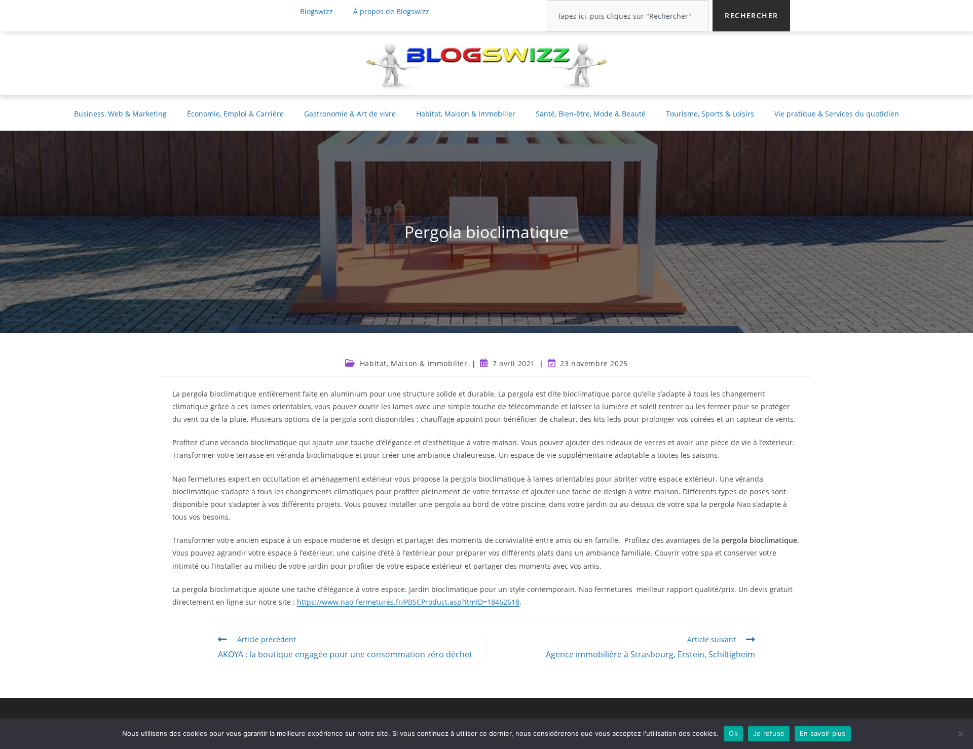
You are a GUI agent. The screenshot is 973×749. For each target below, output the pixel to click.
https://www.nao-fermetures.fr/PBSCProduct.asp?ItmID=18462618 (408, 602)
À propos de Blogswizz (391, 11)
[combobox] (627, 15)
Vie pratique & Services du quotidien (836, 114)
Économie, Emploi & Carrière (235, 114)
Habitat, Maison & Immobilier (465, 114)
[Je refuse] (960, 734)
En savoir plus (823, 733)
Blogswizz (316, 11)
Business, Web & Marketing (120, 114)
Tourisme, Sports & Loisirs (710, 114)
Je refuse (768, 733)
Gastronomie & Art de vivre (350, 114)
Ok (733, 733)
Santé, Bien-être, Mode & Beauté (591, 114)
